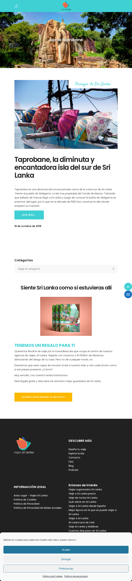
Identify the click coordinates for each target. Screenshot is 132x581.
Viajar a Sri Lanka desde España (87, 506)
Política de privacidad (76, 576)
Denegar (66, 559)
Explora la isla (76, 453)
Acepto (66, 549)
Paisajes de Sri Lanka (93, 84)
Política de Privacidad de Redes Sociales (38, 508)
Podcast (73, 470)
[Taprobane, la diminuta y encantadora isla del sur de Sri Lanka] (66, 114)
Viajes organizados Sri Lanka (85, 489)
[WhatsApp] (128, 286)
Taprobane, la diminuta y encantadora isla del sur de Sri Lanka (62, 167)
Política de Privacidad (26, 503)
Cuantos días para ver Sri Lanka (87, 530)
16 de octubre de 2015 (27, 226)
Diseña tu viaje (77, 449)
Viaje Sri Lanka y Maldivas (83, 526)
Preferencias (66, 568)
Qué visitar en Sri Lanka (82, 502)
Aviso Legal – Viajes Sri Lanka (31, 495)
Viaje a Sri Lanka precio (82, 493)
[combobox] (66, 269)
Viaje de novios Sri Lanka (83, 497)
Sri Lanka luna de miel (81, 522)
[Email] (128, 294)
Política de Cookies (53, 576)
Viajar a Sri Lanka (78, 518)
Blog (71, 466)
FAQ (71, 461)
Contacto (74, 457)
